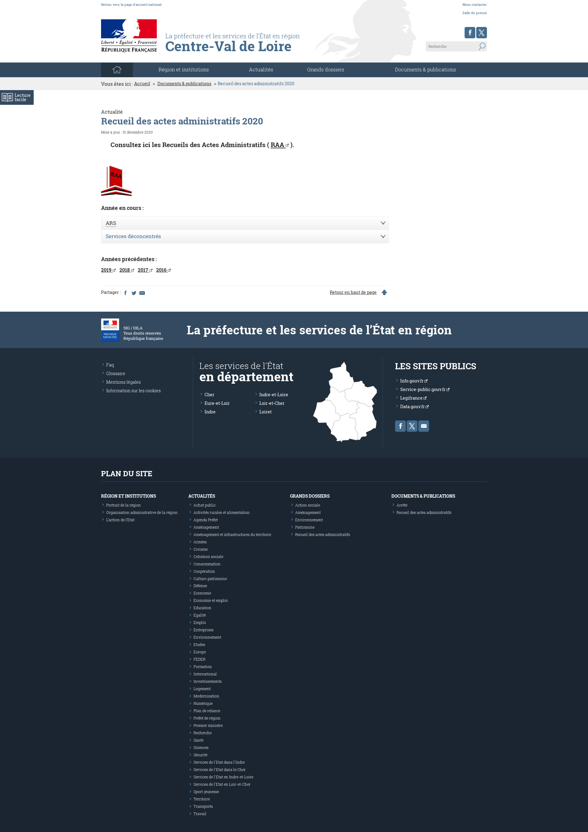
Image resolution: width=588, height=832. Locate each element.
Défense (200, 585)
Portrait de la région (123, 505)
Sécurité (200, 754)
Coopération (204, 571)
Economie (202, 593)
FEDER (199, 659)
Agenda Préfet (206, 519)
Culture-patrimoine (210, 578)
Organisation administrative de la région (142, 512)
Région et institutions (128, 496)
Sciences (201, 747)
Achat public (205, 505)
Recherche (203, 732)
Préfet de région (207, 718)
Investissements (208, 681)
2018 (125, 270)
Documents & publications (425, 69)
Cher (209, 394)
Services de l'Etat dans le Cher (220, 769)
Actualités (261, 69)
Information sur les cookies (133, 390)
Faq (110, 365)
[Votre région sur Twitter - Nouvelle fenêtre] (481, 32)
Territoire (202, 798)
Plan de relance (207, 710)
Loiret (265, 412)
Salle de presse (474, 12)
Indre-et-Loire (273, 394)
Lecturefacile (23, 97)
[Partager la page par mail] (141, 292)
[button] (245, 223)
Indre (210, 412)
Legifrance (412, 398)
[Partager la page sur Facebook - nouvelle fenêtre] (125, 292)
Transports (203, 806)
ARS (111, 222)
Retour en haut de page (353, 292)
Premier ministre (208, 725)
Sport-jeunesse (206, 791)
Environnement (207, 637)
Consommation (207, 563)
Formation (203, 666)
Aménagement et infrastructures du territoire (232, 534)
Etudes (199, 644)
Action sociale (307, 505)
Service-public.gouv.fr (423, 389)
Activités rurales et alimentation (222, 512)
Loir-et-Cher (272, 403)
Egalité (200, 615)
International (205, 673)
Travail (200, 813)
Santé (198, 740)
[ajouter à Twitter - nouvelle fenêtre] (133, 292)
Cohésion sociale (208, 556)
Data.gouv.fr (413, 406)
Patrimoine (305, 527)
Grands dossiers (325, 69)
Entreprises (203, 629)
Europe (200, 651)
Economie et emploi (211, 600)
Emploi (200, 622)
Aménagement (206, 527)
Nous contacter (474, 4)
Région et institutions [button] (184, 69)
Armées (200, 541)
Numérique (203, 703)
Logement (202, 688)
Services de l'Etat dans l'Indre (219, 762)
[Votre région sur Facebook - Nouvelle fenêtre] (470, 32)
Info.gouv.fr (412, 381)
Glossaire (115, 373)
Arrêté (402, 505)
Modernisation (206, 695)
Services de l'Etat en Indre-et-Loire (223, 776)
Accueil (142, 83)
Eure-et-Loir (217, 403)
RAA (278, 144)
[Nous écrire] (423, 426)
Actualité (112, 111)
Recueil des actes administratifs (322, 534)
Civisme (201, 549)
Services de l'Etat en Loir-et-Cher (222, 784)
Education (202, 607)
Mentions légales (123, 382)
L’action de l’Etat (120, 519)
